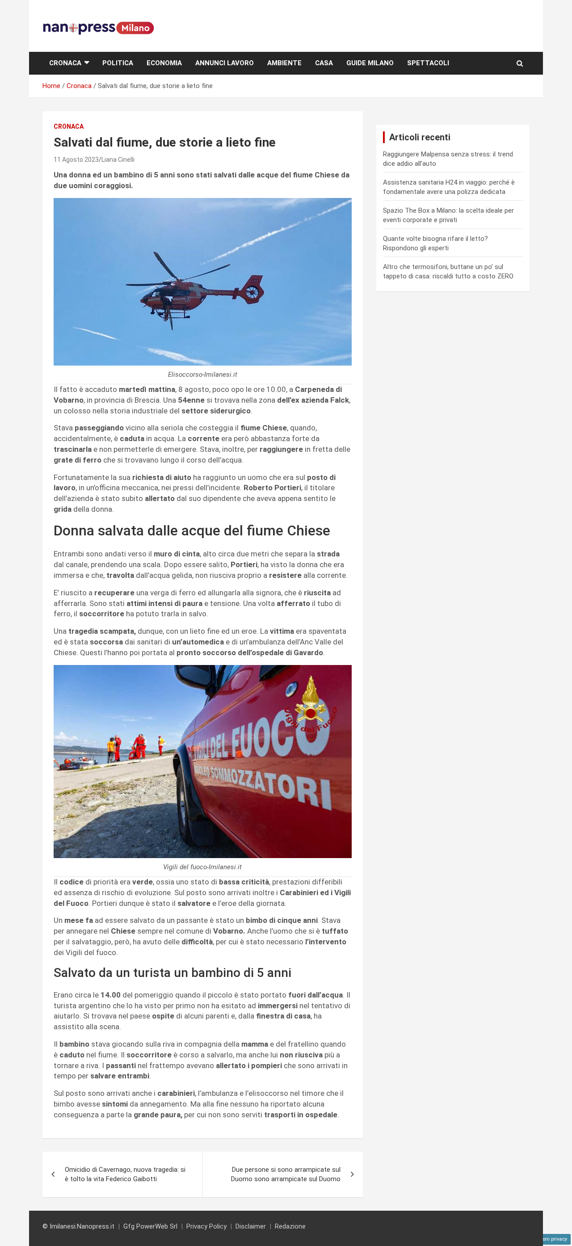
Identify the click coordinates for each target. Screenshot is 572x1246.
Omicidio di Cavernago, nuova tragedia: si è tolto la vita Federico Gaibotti (125, 1174)
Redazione (290, 1226)
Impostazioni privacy (543, 1239)
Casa (324, 63)
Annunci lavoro (224, 63)
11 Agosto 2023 (76, 159)
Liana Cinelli (118, 159)
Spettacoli (428, 63)
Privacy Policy (206, 1226)
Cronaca (65, 63)
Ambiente (284, 63)
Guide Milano (370, 63)
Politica (117, 63)
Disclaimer (251, 1226)
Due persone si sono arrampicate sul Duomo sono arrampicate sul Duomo (286, 1174)
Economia (164, 63)
